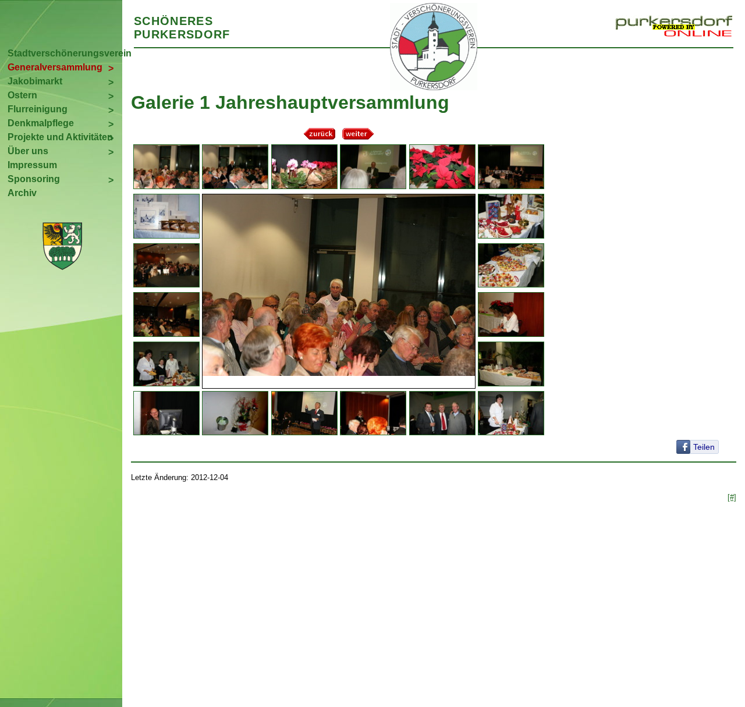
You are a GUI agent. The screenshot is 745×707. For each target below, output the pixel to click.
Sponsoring (34, 179)
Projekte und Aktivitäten (60, 137)
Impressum (32, 165)
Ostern (22, 95)
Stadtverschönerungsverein (65, 53)
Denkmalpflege (41, 123)
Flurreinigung (38, 109)
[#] (732, 497)
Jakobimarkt (35, 81)
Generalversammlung (55, 67)
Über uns (28, 151)
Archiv (22, 193)
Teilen (704, 447)
